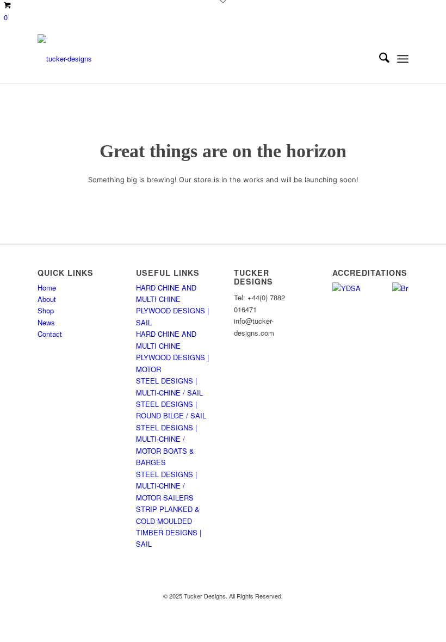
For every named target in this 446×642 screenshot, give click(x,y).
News (46, 322)
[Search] (378, 58)
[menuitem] (378, 58)
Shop (46, 310)
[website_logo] (65, 58)
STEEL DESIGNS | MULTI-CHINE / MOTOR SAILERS (166, 486)
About (47, 299)
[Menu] (402, 58)
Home (47, 287)
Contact (50, 334)
